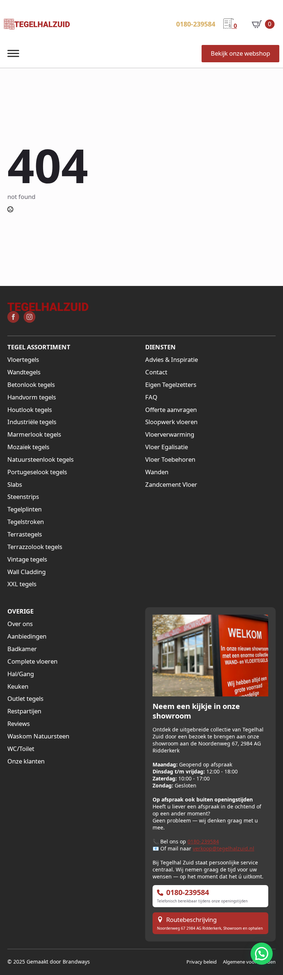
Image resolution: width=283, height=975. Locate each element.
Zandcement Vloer (171, 484)
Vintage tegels (27, 559)
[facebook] (13, 317)
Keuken (17, 686)
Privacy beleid (201, 961)
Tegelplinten (24, 509)
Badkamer (22, 649)
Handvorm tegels (31, 397)
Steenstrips (23, 497)
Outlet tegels (25, 699)
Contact (156, 372)
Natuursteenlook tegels (40, 459)
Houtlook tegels (29, 410)
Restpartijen (24, 711)
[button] (262, 954)
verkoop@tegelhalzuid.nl (223, 848)
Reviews (18, 724)
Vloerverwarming (169, 434)
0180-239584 (203, 841)
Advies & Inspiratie (171, 360)
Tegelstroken (25, 522)
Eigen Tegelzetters (170, 385)
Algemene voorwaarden (249, 961)
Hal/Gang (20, 674)
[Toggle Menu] (13, 53)
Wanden (156, 472)
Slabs (14, 484)
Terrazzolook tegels (34, 547)
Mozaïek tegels (28, 447)
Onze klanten (26, 761)
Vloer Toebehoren (170, 459)
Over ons (20, 624)
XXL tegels (21, 584)
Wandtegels (24, 372)
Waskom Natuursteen (38, 736)
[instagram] (29, 317)
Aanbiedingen (26, 636)
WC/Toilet (20, 749)
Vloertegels (23, 360)
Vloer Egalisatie (166, 447)
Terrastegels (24, 534)
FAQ (151, 397)
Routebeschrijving (191, 920)
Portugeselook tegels (37, 472)
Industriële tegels (31, 422)
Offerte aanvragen (171, 410)
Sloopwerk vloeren (171, 422)
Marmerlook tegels (34, 434)
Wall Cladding (26, 572)
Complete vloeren (32, 661)
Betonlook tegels (31, 385)
